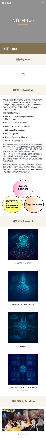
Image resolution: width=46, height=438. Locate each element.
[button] (2, 3)
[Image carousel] (23, 422)
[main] (23, 21)
